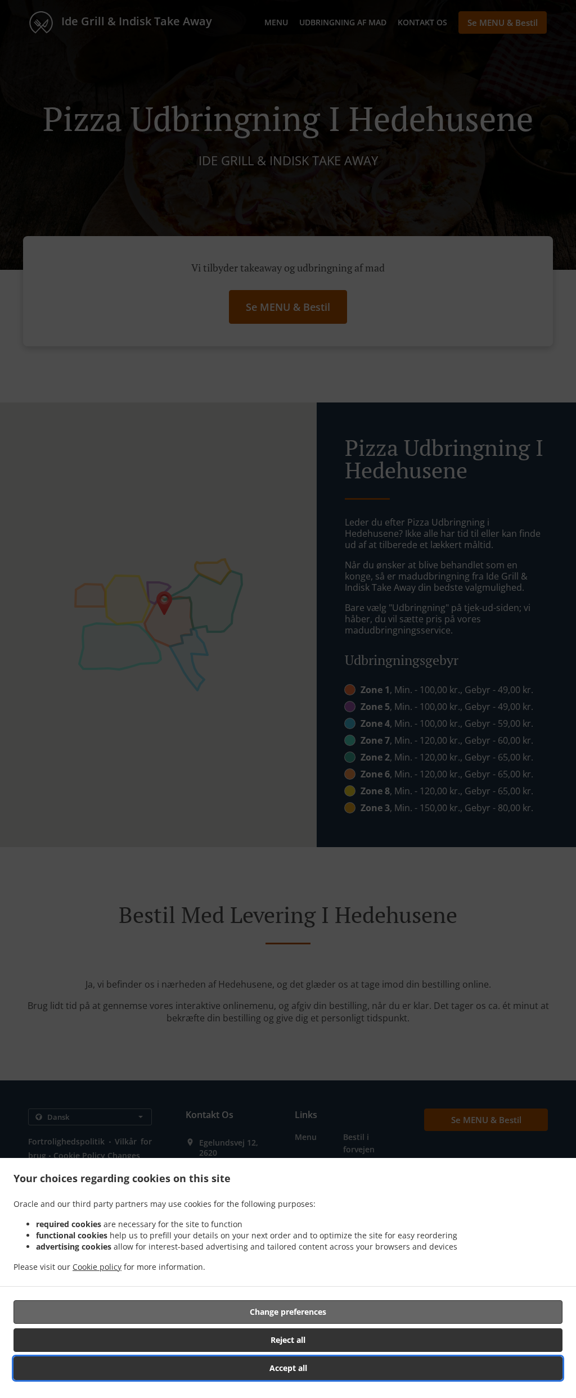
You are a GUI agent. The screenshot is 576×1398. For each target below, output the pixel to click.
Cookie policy (97, 1266)
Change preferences (288, 1311)
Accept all (288, 1368)
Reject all (288, 1339)
